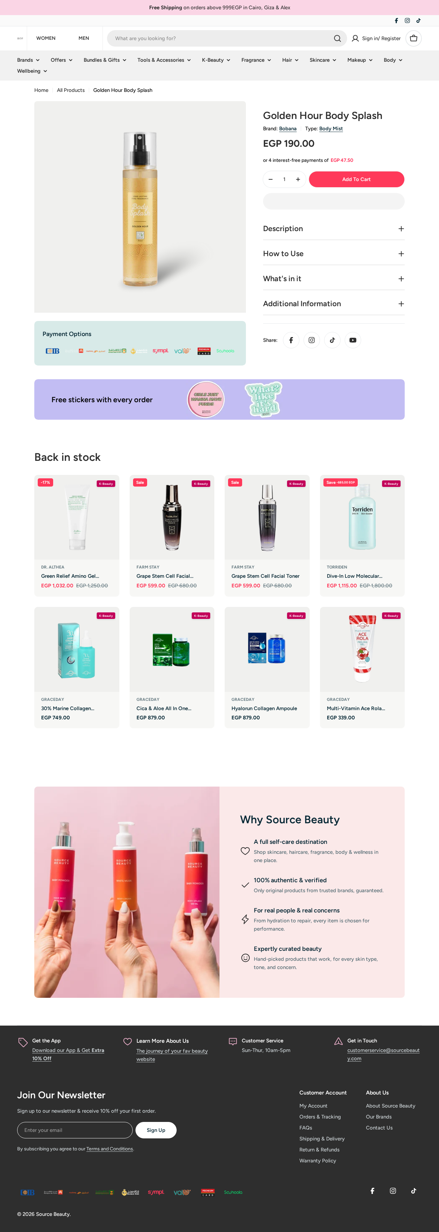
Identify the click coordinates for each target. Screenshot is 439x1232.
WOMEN (46, 38)
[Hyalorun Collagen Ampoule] (267, 649)
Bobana (288, 128)
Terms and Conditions (109, 1149)
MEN (84, 38)
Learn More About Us (163, 1041)
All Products (71, 90)
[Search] (337, 38)
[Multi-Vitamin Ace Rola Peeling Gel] (362, 649)
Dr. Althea (52, 567)
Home (41, 90)
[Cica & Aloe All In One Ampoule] (172, 649)
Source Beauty (53, 1214)
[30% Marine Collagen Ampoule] (76, 649)
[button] (334, 201)
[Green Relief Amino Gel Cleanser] (76, 517)
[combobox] (227, 38)
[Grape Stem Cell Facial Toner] (267, 517)
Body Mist (331, 128)
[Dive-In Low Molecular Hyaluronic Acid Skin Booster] (362, 517)
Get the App (46, 1041)
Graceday (52, 699)
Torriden (337, 567)
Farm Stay (148, 567)
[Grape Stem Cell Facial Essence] (172, 517)
